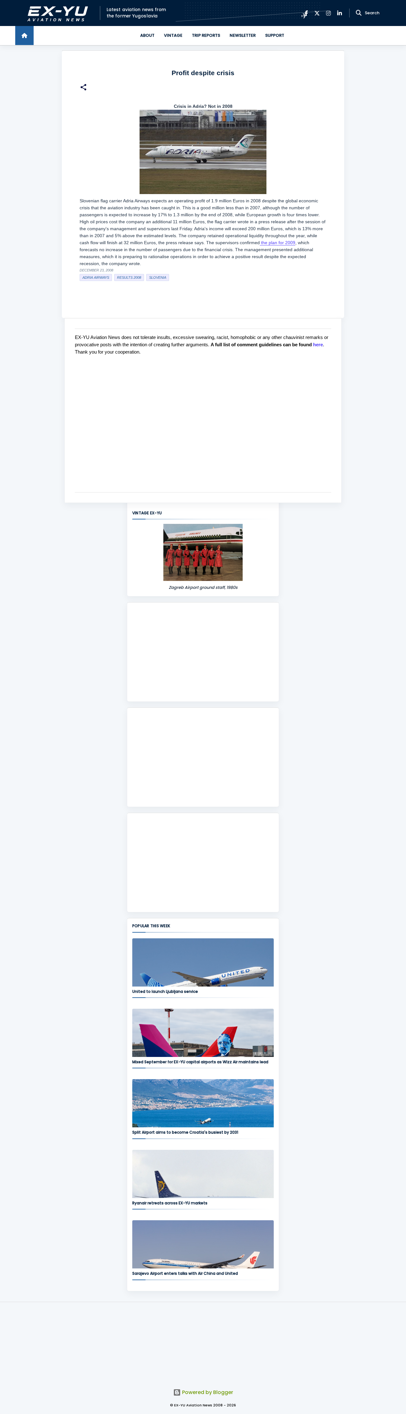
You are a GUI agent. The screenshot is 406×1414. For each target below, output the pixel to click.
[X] (317, 13)
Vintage (173, 35)
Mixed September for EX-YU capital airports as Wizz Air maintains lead (200, 1062)
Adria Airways (95, 277)
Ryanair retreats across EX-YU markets (169, 1203)
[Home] (24, 35)
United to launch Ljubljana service (165, 991)
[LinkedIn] (339, 13)
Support (274, 35)
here (318, 344)
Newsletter (243, 35)
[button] (83, 88)
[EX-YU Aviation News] (56, 13)
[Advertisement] (203, 652)
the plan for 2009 (277, 242)
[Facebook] (306, 13)
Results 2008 (129, 277)
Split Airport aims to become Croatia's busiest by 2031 (185, 1132)
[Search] (359, 13)
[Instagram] (328, 13)
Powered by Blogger (207, 1392)
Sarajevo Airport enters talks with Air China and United (185, 1273)
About (147, 35)
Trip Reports (206, 35)
